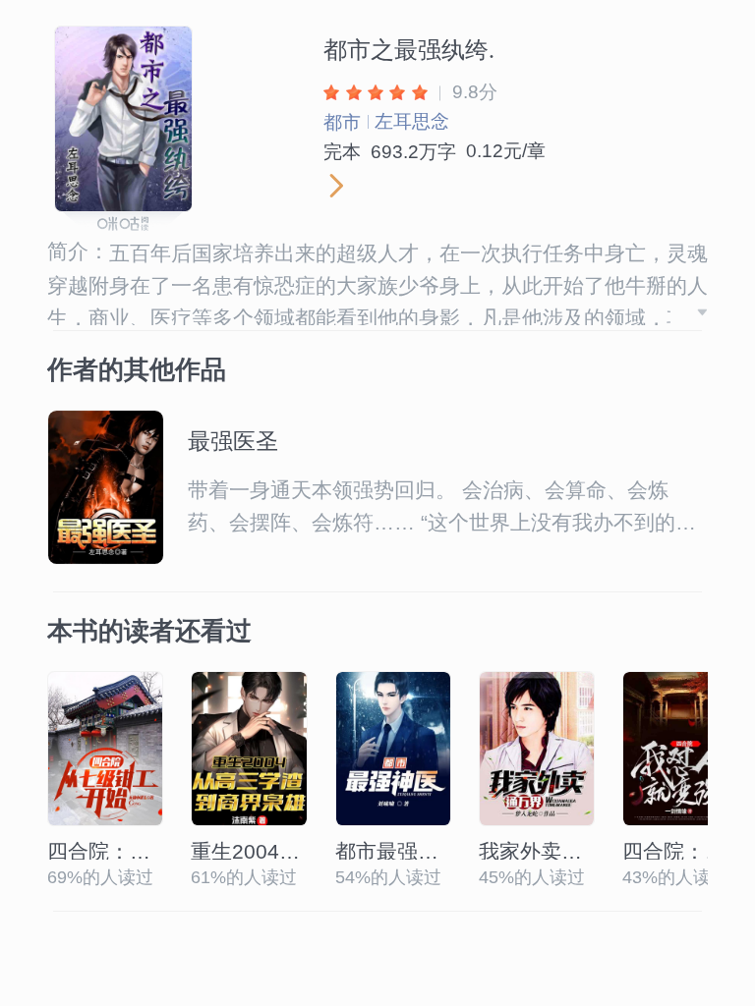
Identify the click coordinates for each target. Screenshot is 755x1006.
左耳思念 (412, 121)
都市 (342, 122)
